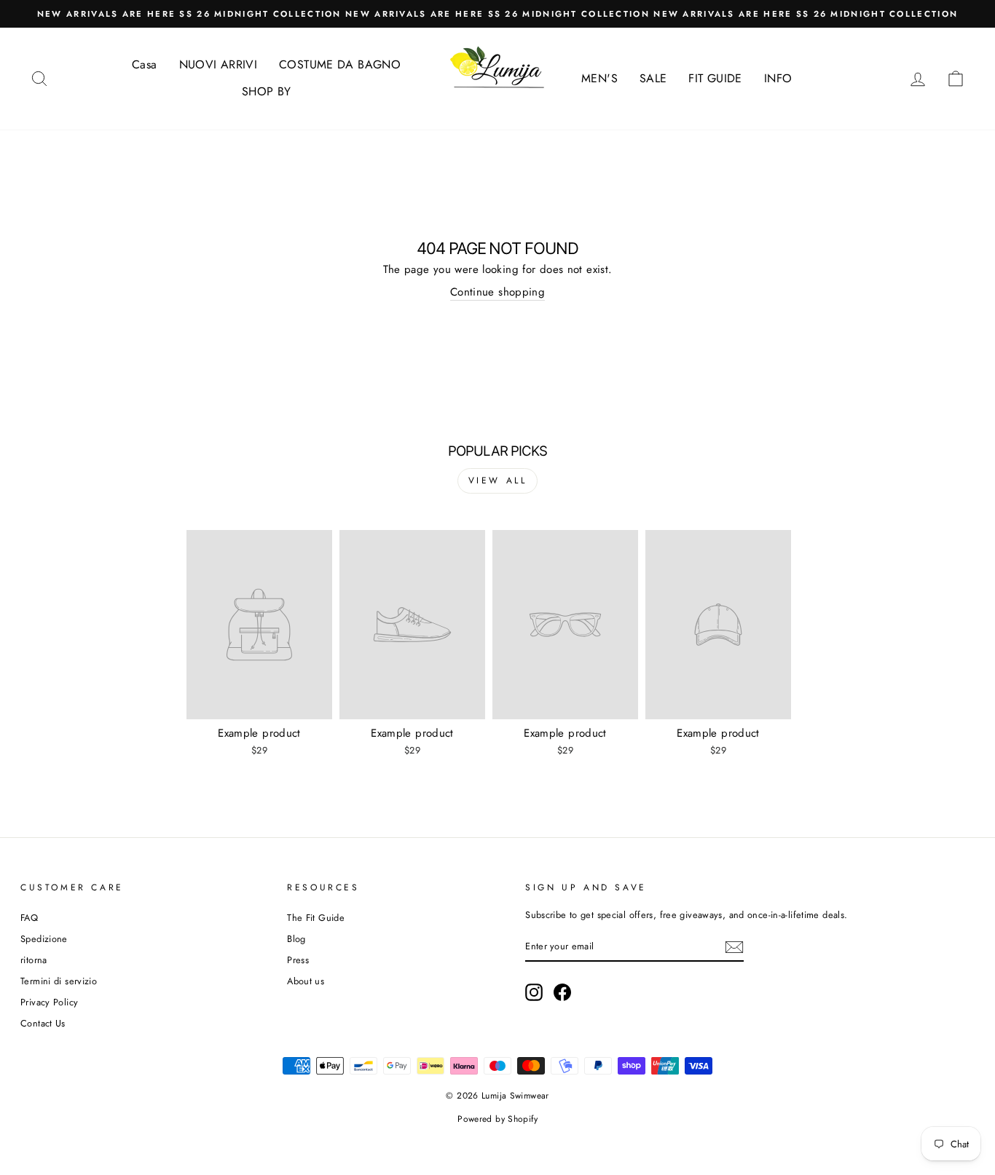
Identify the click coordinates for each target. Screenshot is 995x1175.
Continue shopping (497, 292)
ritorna (33, 960)
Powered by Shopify (497, 1118)
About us (305, 981)
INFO (778, 78)
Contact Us (43, 1023)
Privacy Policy (49, 1002)
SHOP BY (266, 91)
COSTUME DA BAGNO (340, 64)
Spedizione (44, 939)
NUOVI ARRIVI (218, 64)
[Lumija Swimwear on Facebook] (562, 992)
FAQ (29, 918)
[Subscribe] (734, 947)
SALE (653, 78)
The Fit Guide (316, 918)
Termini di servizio (58, 981)
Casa (144, 64)
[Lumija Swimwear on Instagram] (534, 992)
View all (497, 480)
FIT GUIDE (715, 78)
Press (298, 960)
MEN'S (599, 78)
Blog (296, 939)
